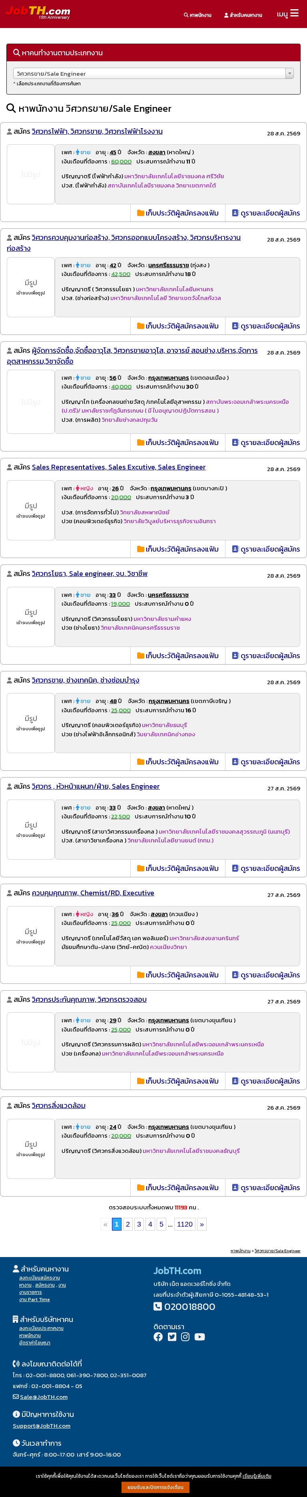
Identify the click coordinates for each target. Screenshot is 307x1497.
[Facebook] (158, 1337)
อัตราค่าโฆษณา (34, 1342)
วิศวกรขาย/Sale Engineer (278, 1251)
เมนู (282, 13)
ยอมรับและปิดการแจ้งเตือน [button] (155, 1487)
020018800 (189, 1307)
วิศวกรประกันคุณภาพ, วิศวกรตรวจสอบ (89, 999)
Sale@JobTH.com (44, 1396)
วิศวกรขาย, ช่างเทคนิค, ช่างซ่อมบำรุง (86, 680)
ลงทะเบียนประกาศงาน (41, 1328)
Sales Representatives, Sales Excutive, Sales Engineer (119, 466)
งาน (62, 1285)
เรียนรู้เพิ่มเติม (257, 1476)
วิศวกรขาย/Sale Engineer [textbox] (51, 73)
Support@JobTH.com (41, 1425)
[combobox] (153, 73)
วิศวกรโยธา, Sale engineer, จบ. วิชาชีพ (90, 573)
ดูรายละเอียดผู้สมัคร (269, 213)
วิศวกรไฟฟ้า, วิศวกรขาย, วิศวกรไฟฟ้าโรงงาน (97, 131)
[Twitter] (172, 1337)
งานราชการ (30, 1292)
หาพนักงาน (200, 15)
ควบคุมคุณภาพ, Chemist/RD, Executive (93, 892)
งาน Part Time (34, 1299)
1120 (185, 1224)
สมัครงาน (45, 1285)
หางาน (25, 1285)
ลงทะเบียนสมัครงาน (39, 1277)
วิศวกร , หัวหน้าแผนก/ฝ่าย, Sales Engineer (96, 786)
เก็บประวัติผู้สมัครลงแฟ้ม (181, 213)
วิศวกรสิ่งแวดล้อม (59, 1105)
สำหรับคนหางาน (245, 15)
